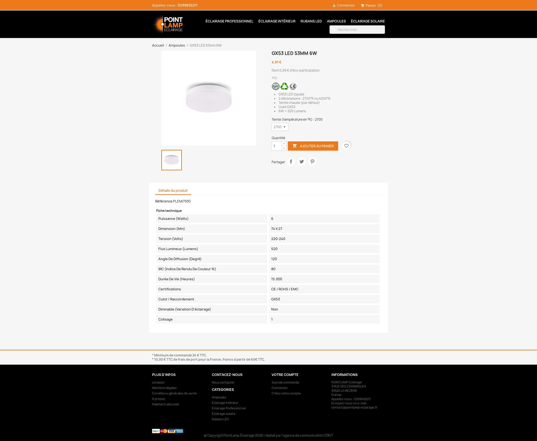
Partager (291, 161)
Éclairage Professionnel (229, 21)
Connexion (280, 388)
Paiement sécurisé (165, 404)
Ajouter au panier (313, 145)
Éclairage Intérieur (277, 21)
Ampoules (336, 21)
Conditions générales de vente (174, 393)
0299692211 (188, 5)
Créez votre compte (286, 393)
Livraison (158, 382)
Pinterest (312, 161)
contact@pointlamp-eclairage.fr (354, 407)
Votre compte (285, 374)
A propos (158, 399)
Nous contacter (223, 382)
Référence (163, 201)
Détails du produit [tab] (173, 190)
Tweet (301, 161)
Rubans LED (311, 21)
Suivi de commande (285, 382)
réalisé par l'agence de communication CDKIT (299, 435)
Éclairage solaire (368, 21)
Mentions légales (164, 388)
